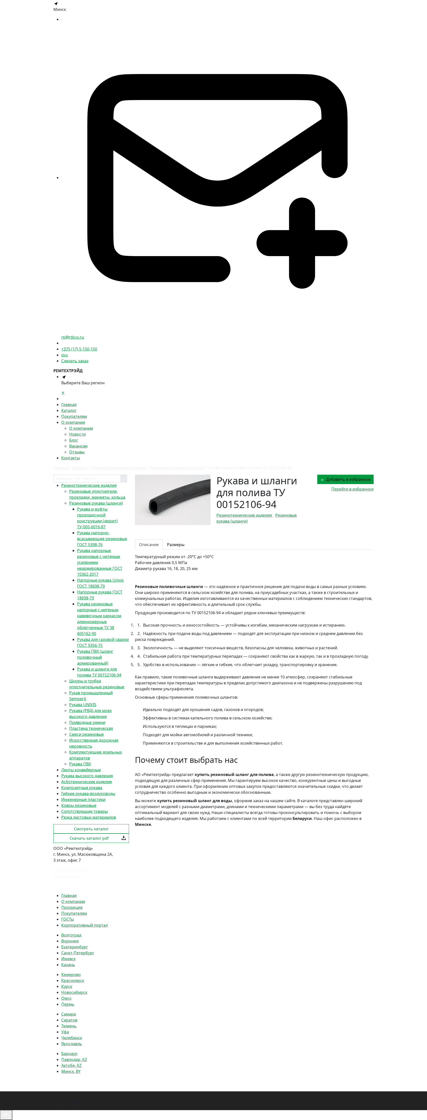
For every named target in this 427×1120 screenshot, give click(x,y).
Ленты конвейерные (81, 770)
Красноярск (72, 980)
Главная (69, 404)
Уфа (65, 1032)
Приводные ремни (87, 722)
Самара (68, 1014)
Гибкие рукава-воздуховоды (88, 793)
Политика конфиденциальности (84, 885)
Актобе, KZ (71, 1065)
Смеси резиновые (86, 734)
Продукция (72, 907)
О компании (73, 422)
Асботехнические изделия (86, 781)
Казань (68, 964)
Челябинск (71, 1037)
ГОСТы (67, 919)
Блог (73, 440)
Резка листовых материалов (88, 817)
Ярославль (71, 1043)
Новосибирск (74, 992)
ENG (64, 355)
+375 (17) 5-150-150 (79, 349)
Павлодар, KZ (74, 1059)
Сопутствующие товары (84, 811)
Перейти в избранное (352, 489)
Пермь (67, 1004)
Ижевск (68, 958)
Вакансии (78, 446)
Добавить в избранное (348, 479)
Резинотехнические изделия (89, 485)
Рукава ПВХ (80, 764)
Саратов (69, 1020)
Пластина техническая (91, 728)
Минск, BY (71, 1071)
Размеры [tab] (175, 544)
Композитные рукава (81, 787)
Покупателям (74, 416)
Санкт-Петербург (77, 953)
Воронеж (70, 941)
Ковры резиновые (78, 805)
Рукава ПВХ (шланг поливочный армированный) (95, 657)
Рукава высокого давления (87, 775)
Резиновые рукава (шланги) (96, 503)
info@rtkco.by (66, 876)
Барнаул (69, 1053)
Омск (66, 998)
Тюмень (69, 1026)
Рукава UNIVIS (82, 704)
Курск (66, 986)
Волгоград (71, 935)
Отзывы (77, 452)
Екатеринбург (74, 947)
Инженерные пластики (83, 799)
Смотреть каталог (91, 829)
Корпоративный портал (84, 925)
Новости (77, 434)
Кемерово (71, 974)
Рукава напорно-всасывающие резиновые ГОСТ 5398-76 (102, 538)
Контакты (70, 458)
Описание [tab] (149, 544)
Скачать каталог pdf (89, 838)
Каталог (69, 410)
